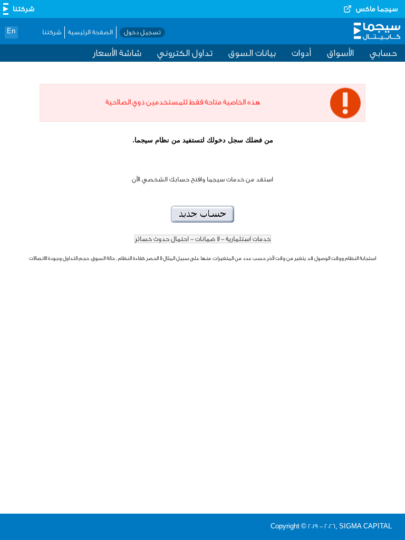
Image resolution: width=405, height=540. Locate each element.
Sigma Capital (377, 34)
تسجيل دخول (142, 32)
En (11, 31)
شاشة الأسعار (117, 53)
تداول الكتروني (185, 53)
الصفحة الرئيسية (90, 32)
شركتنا (51, 32)
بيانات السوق (252, 53)
